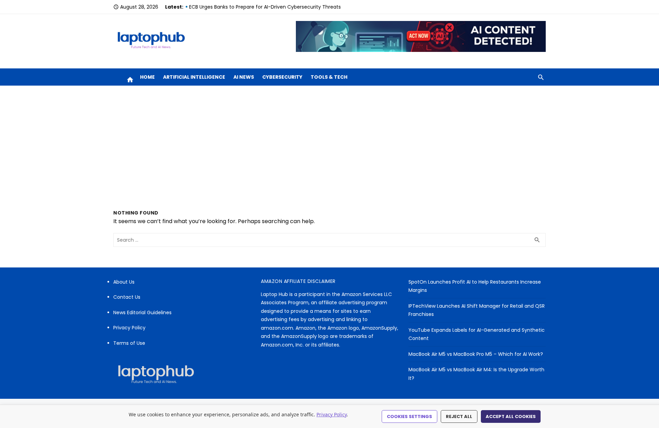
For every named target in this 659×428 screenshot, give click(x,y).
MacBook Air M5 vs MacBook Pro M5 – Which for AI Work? (475, 354)
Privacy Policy (129, 327)
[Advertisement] (329, 147)
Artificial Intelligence (194, 77)
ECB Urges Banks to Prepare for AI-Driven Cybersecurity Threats (265, 6)
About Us (124, 281)
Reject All (459, 416)
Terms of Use (129, 343)
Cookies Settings (409, 416)
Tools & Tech (329, 77)
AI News (243, 77)
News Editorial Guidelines (142, 312)
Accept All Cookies (511, 416)
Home (147, 77)
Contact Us (126, 297)
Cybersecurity (282, 77)
